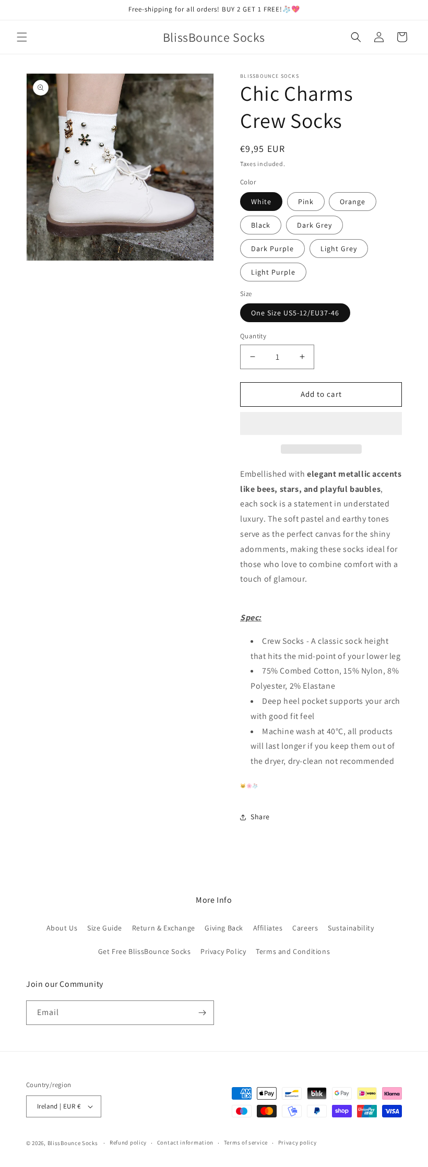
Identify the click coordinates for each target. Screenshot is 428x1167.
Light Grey (338, 248)
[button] (321, 424)
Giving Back (224, 928)
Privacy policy (297, 1142)
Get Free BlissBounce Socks (144, 951)
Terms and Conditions (293, 951)
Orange (352, 201)
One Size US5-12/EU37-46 (295, 312)
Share (260, 816)
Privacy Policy (223, 951)
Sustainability (351, 928)
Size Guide (104, 928)
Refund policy (128, 1142)
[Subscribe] (202, 1012)
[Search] (355, 37)
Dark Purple (272, 248)
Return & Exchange (163, 928)
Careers (305, 928)
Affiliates (268, 928)
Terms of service (246, 1142)
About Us (62, 928)
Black (260, 225)
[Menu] (21, 37)
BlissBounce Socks (72, 1143)
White (261, 201)
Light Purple (273, 272)
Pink (306, 201)
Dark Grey (314, 225)
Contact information (185, 1142)
